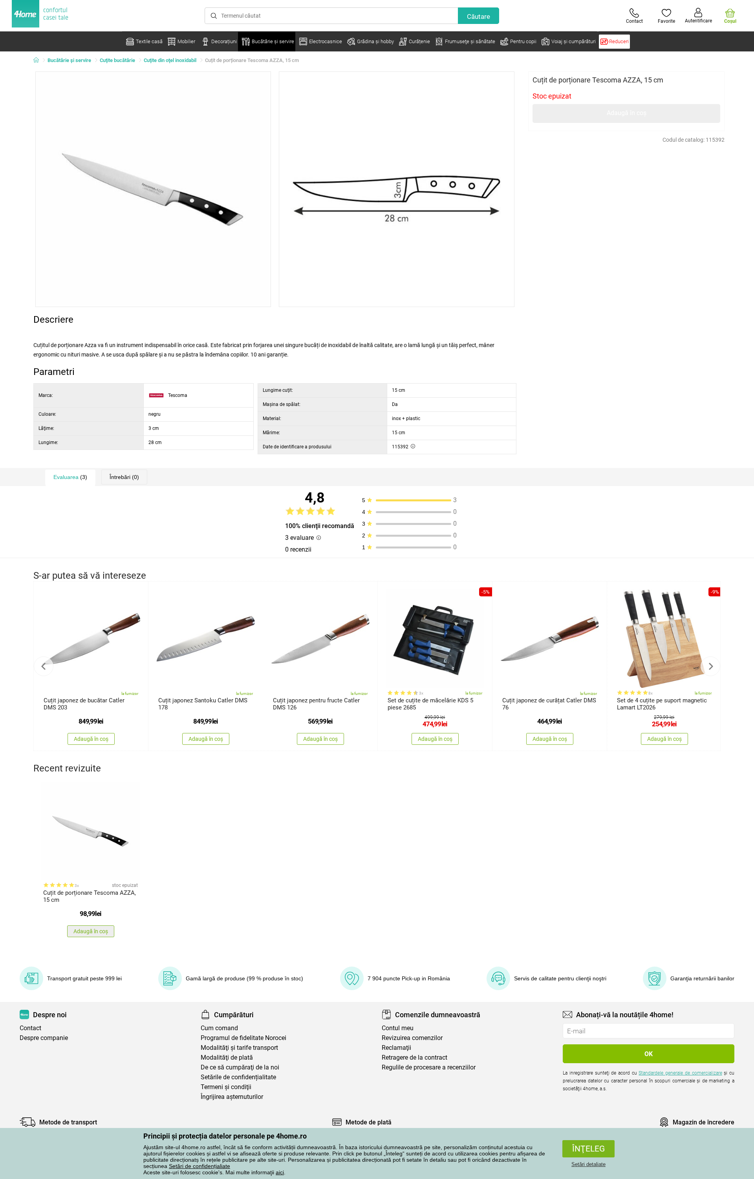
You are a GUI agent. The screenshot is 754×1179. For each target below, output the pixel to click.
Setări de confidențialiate (199, 1166)
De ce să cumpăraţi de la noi (240, 1067)
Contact (30, 1028)
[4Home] (38, 60)
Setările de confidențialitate (238, 1077)
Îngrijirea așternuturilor (232, 1097)
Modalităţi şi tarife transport (239, 1048)
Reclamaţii (396, 1048)
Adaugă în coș (626, 113)
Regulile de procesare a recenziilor (429, 1067)
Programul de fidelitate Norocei (243, 1038)
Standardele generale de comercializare (680, 1073)
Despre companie (44, 1038)
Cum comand (219, 1028)
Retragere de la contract (414, 1057)
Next (710, 666)
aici (280, 1172)
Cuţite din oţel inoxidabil (170, 60)
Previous (43, 666)
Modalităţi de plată (227, 1057)
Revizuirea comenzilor (412, 1038)
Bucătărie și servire (69, 60)
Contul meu (398, 1028)
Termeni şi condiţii (226, 1087)
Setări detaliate (588, 1164)
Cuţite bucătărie (117, 60)
